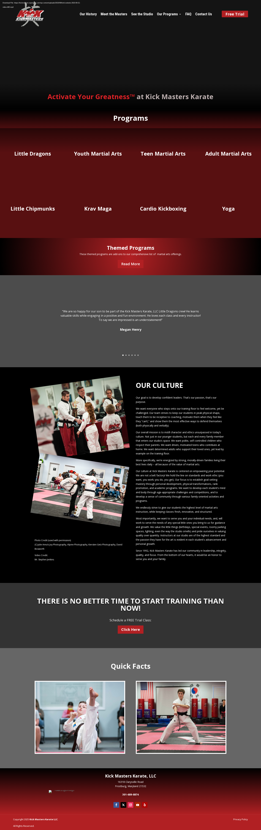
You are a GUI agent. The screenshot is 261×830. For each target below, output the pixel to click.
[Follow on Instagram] (130, 805)
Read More (130, 263)
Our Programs (167, 14)
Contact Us (203, 14)
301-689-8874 (130, 794)
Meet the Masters (114, 14)
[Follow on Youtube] (137, 805)
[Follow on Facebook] (116, 805)
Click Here (130, 629)
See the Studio (142, 14)
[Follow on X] (123, 805)
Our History (88, 14)
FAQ (188, 14)
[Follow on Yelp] (145, 805)
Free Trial (234, 14)
